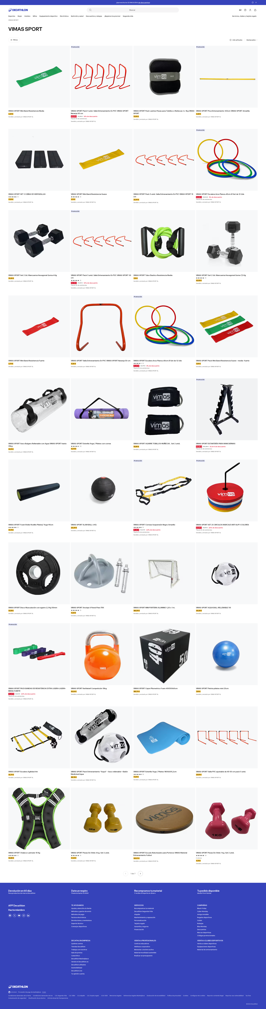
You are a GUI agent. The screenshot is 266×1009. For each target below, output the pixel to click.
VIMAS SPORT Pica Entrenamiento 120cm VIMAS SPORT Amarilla (223, 111)
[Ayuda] (245, 9)
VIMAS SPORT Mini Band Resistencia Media (26, 111)
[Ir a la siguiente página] (140, 873)
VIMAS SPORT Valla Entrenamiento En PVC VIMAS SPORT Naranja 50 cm (100, 361)
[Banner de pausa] (252, 2)
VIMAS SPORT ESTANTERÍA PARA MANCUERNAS (215, 444)
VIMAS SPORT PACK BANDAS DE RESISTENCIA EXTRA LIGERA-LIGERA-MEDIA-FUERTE (37, 689)
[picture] (39, 77)
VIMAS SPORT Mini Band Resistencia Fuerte (26, 361)
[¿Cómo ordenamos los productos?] (231, 40)
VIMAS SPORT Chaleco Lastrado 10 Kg (24, 853)
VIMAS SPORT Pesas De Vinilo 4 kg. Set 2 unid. (90, 853)
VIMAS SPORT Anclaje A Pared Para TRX (87, 608)
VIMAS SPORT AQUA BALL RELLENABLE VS (213, 608)
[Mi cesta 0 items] (255, 9)
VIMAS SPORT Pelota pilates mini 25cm (212, 688)
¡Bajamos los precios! (112, 16)
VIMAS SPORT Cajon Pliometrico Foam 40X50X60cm (155, 688)
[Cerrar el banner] (256, 2)
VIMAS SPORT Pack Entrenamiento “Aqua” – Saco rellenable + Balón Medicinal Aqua (99, 773)
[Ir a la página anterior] (125, 873)
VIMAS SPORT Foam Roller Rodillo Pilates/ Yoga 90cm (30, 525)
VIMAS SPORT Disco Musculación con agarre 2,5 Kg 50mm (32, 608)
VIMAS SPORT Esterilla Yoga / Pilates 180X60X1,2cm (155, 772)
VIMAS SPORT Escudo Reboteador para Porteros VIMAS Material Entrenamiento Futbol (160, 854)
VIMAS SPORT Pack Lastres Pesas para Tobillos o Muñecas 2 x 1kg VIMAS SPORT (163, 112)
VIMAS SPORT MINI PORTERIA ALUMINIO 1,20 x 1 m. (154, 608)
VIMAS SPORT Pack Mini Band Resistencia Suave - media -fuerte (222, 361)
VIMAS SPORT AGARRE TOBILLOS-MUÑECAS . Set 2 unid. (156, 444)
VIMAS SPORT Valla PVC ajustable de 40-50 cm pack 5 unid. (221, 772)
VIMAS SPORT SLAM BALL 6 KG (84, 525)
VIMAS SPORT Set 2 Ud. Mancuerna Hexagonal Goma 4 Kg (32, 275)
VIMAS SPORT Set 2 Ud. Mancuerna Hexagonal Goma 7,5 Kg (221, 275)
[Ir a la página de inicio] (18, 10)
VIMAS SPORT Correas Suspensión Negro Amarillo (154, 525)
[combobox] (252, 40)
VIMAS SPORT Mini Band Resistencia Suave (89, 194)
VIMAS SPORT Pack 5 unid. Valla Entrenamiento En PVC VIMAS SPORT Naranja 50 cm (99, 112)
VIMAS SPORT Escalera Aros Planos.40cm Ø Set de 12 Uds (157, 361)
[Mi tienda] (240, 9)
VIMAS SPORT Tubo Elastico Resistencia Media (152, 275)
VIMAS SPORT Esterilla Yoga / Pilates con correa (91, 444)
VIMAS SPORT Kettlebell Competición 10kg (89, 688)
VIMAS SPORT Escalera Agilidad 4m (23, 772)
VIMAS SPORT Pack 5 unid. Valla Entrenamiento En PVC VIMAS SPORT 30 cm (101, 276)
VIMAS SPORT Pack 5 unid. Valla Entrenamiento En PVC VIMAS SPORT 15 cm (163, 195)
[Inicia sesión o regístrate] (250, 9)
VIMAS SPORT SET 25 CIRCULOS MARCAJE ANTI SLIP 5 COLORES (222, 525)
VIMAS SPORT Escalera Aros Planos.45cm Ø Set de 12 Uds (220, 194)
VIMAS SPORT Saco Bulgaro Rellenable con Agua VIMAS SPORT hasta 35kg (37, 445)
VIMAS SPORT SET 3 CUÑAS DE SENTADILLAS (27, 194)
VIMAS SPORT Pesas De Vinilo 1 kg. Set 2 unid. (215, 853)
